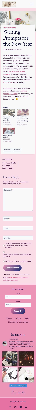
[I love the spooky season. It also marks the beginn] (26, 358)
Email (7, 228)
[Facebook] (10, 407)
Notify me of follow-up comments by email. (17, 255)
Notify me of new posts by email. (18, 261)
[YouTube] (26, 407)
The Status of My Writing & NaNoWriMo (8, 119)
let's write (7, 149)
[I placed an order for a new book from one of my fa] (10, 358)
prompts (17, 149)
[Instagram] (15, 407)
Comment (8, 190)
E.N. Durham (9, 49)
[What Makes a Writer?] (9, 131)
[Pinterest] (20, 407)
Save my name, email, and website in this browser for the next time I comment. (18, 245)
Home (9, 318)
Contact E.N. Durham (18, 322)
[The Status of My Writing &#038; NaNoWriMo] (9, 112)
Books (26, 318)
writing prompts (9, 28)
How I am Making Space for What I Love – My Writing (22, 119)
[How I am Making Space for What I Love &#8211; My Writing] (23, 112)
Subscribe (18, 311)
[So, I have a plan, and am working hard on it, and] (26, 374)
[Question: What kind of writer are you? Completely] (10, 374)
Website (7, 238)
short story (7, 82)
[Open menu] (31, 4)
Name (7, 219)
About (18, 318)
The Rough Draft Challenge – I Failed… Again (9, 164)
